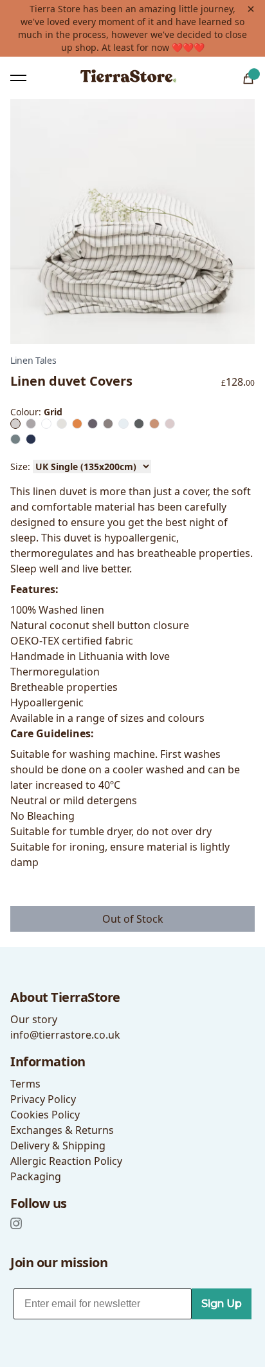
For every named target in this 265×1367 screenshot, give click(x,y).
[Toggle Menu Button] (18, 78)
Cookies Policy (45, 1115)
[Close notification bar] (250, 9)
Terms (25, 1084)
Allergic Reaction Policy (66, 1161)
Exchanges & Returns (62, 1130)
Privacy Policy (43, 1099)
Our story (33, 1019)
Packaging (35, 1176)
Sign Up (221, 1303)
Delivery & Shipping (57, 1145)
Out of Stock (132, 919)
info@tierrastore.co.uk (65, 1035)
